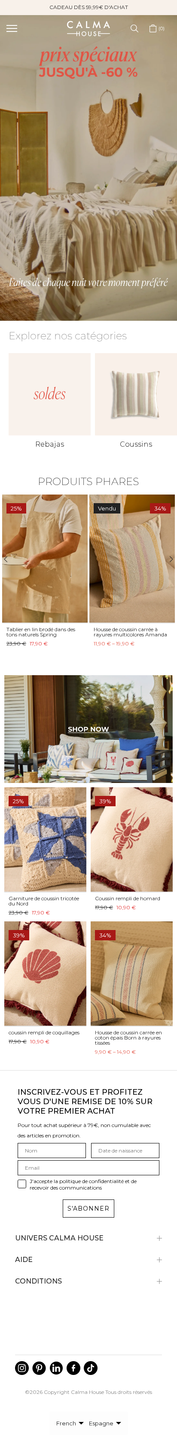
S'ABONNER (88, 1208)
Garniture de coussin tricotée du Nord (44, 901)
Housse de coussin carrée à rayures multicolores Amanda (130, 632)
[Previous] (9, 559)
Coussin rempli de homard (127, 898)
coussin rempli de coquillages (44, 1032)
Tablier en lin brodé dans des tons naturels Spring (40, 632)
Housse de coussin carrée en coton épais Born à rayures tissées (128, 1037)
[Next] (167, 559)
